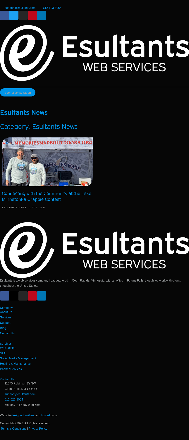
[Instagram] (23, 15)
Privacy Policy (38, 428)
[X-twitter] (13, 296)
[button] (94, 87)
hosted (45, 415)
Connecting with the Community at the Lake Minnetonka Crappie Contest (46, 196)
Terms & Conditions (13, 428)
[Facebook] (4, 15)
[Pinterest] (32, 15)
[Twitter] (13, 15)
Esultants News (14, 207)
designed (17, 415)
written (29, 415)
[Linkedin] (41, 15)
